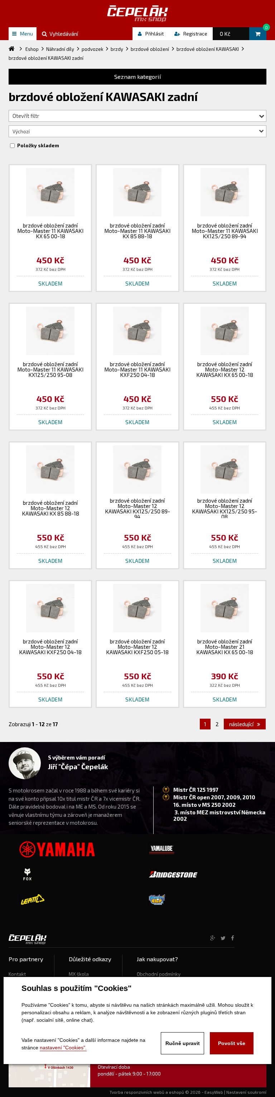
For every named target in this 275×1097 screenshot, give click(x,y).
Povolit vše (231, 1043)
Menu (26, 33)
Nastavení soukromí (246, 1091)
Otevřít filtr (26, 115)
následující (242, 724)
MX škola (79, 974)
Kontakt (17, 974)
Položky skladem (38, 145)
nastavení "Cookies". (63, 1047)
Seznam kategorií (137, 76)
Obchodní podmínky (158, 974)
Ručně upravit (182, 1043)
